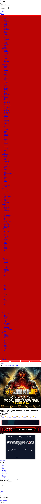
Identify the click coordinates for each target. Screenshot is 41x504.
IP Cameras (5, 159)
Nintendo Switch (6, 321)
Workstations (5, 55)
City (0, 503)
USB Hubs (5, 35)
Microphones (5, 42)
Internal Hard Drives (6, 28)
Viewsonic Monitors (6, 61)
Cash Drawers (5, 181)
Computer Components (6, 230)
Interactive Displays (6, 270)
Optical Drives (5, 22)
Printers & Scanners (6, 259)
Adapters (5, 37)
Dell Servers (5, 169)
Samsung (5, 152)
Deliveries (3, 467)
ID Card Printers (6, 146)
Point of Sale (3, 179)
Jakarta (2, 0)
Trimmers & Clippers (6, 207)
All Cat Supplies (6, 223)
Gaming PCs (5, 242)
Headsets (5, 41)
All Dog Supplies (6, 217)
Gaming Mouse (5, 139)
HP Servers (5, 170)
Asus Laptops (5, 66)
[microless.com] (1, 6)
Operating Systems (6, 189)
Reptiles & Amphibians (6, 226)
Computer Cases (6, 18)
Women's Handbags (6, 202)
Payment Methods (4, 470)
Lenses (4, 326)
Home (2, 332)
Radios (4, 108)
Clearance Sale (4, 359)
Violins (4, 178)
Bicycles (5, 200)
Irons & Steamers (6, 125)
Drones (4, 193)
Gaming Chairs (5, 118)
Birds (4, 225)
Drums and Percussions (6, 176)
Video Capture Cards (6, 21)
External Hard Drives (6, 29)
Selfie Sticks (5, 93)
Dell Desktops (5, 50)
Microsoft (5, 291)
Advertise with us (4, 476)
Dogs (4, 212)
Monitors (5, 57)
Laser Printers (5, 141)
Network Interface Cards (7, 166)
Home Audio (5, 331)
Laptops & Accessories (5, 64)
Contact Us (3, 465)
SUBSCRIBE (9, 481)
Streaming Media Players (7, 101)
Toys (4, 214)
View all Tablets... (6, 88)
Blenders (5, 126)
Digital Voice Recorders (7, 107)
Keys (4, 175)
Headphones (5, 239)
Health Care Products (6, 209)
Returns (3, 468)
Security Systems (6, 116)
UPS (4, 38)
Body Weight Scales (6, 210)
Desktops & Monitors (4, 48)
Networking (5, 271)
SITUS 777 (3, 258)
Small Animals (5, 227)
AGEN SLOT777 (30, 417)
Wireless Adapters (6, 156)
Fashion (3, 201)
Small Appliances (6, 124)
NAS (4, 30)
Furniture (5, 117)
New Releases (4, 358)
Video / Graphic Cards (6, 17)
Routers (4, 155)
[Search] (8, 8)
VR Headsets (5, 140)
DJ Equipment (5, 174)
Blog (2, 472)
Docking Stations (6, 77)
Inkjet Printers (5, 142)
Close (1, 488)
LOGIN (10, 361)
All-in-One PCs (5, 56)
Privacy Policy (4, 474)
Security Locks (5, 78)
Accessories (5, 74)
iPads (4, 86)
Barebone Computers (6, 25)
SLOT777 (24, 417)
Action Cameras (6, 103)
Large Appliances (6, 343)
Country (1, 502)
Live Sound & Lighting (6, 172)
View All (5, 153)
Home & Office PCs (6, 241)
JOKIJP (3, 363)
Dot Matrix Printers (6, 143)
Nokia (4, 288)
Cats (4, 218)
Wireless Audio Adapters (7, 110)
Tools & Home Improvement (7, 347)
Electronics (3, 96)
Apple (4, 295)
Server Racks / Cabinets (7, 161)
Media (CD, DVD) (6, 33)
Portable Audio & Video (7, 104)
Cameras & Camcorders (7, 102)
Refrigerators (5, 131)
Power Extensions (6, 36)
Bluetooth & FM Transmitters (7, 105)
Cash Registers (5, 186)
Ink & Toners (5, 267)
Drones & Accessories (6, 324)
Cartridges (5, 150)
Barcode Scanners (6, 182)
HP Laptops (5, 65)
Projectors (5, 98)
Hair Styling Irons (6, 206)
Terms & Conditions (4, 475)
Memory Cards (5, 34)
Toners (4, 149)
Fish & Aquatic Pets (6, 224)
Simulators (5, 319)
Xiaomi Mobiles (6, 81)
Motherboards (5, 20)
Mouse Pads (5, 45)
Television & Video (6, 97)
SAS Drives (5, 31)
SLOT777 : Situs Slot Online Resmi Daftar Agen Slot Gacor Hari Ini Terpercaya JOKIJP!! (13, 365)
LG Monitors (5, 58)
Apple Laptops (5, 68)
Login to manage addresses (3, 500)
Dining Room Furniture (6, 121)
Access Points (5, 274)
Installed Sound (5, 177)
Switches (5, 158)
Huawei (5, 296)
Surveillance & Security (7, 112)
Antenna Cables (6, 163)
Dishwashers (5, 346)
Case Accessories (6, 19)
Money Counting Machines (7, 185)
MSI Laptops (5, 69)
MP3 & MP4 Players (6, 106)
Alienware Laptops (6, 70)
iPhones (5, 80)
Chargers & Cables (6, 91)
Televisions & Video (6, 313)
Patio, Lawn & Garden (6, 129)
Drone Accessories (6, 194)
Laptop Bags (5, 76)
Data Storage (5, 26)
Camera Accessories (6, 327)
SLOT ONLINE (8, 417)
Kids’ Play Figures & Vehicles (7, 196)
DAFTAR (30, 361)
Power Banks (5, 301)
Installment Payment (4, 471)
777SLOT (3, 312)
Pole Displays (5, 183)
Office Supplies (4, 187)
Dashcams (5, 115)
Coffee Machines (6, 127)
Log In (3, 11)
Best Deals (3, 228)
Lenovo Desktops (6, 53)
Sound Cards (5, 23)
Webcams (5, 40)
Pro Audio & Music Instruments (8, 329)
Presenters (5, 47)
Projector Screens (6, 99)
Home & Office (5, 72)
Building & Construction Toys (7, 195)
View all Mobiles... (6, 83)
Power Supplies (5, 24)
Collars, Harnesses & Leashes (7, 215)
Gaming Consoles (6, 135)
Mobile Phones (5, 79)
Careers (3, 469)
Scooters (5, 198)
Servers (4, 168)
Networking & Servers (5, 154)
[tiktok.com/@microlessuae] (4, 485)
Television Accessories (6, 317)
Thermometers (5, 211)
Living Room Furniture (6, 120)
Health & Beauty (4, 204)
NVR (4, 114)
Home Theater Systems (6, 111)
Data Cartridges (5, 32)
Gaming (3, 133)
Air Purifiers (5, 341)
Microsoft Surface (6, 87)
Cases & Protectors (6, 90)
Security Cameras (6, 113)
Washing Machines (6, 130)
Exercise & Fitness (6, 199)
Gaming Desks (5, 137)
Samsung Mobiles (6, 82)
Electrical (5, 122)
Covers (4, 302)
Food (4, 213)
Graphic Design (6, 191)
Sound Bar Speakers (6, 109)
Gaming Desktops (6, 134)
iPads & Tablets (5, 85)
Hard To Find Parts (4, 473)
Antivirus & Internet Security (7, 190)
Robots (4, 197)
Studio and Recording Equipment (8, 173)
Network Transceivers (6, 160)
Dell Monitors (5, 60)
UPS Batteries (5, 43)
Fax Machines (5, 144)
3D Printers (5, 147)
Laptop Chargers (6, 75)
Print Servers (5, 167)
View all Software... (6, 192)
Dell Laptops (5, 67)
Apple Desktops (6, 51)
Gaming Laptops (6, 71)
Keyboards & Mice (6, 44)
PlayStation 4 (5, 320)
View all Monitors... (6, 63)
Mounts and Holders (6, 94)
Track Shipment (4, 466)
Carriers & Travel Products (7, 216)
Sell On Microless (4, 477)
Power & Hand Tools (6, 123)
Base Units (5, 180)
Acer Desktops (5, 52)
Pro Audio (3, 171)
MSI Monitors (5, 62)
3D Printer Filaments (6, 148)
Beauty (4, 205)
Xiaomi (4, 287)
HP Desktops (5, 49)
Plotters (4, 145)
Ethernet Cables (6, 164)
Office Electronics (6, 269)
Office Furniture (6, 268)
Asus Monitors (5, 59)
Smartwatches (5, 84)
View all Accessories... (6, 95)
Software (3, 188)
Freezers (5, 132)
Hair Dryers (5, 208)
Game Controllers (6, 46)
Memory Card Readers (6, 39)
